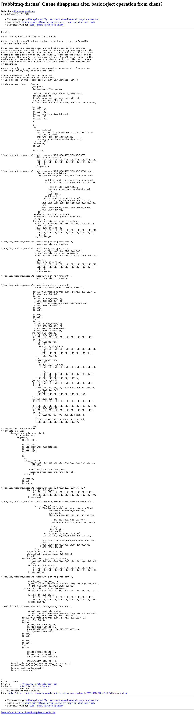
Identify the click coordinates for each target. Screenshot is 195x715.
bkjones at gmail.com (24, 11)
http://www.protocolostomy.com (39, 684)
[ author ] (59, 24)
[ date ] (31, 24)
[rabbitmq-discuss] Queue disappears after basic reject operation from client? (58, 22)
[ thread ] (40, 24)
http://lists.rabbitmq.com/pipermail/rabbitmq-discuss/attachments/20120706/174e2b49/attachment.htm (68, 693)
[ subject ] (50, 24)
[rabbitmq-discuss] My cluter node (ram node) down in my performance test (62, 19)
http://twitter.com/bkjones (35, 686)
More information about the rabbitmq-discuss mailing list (28, 712)
